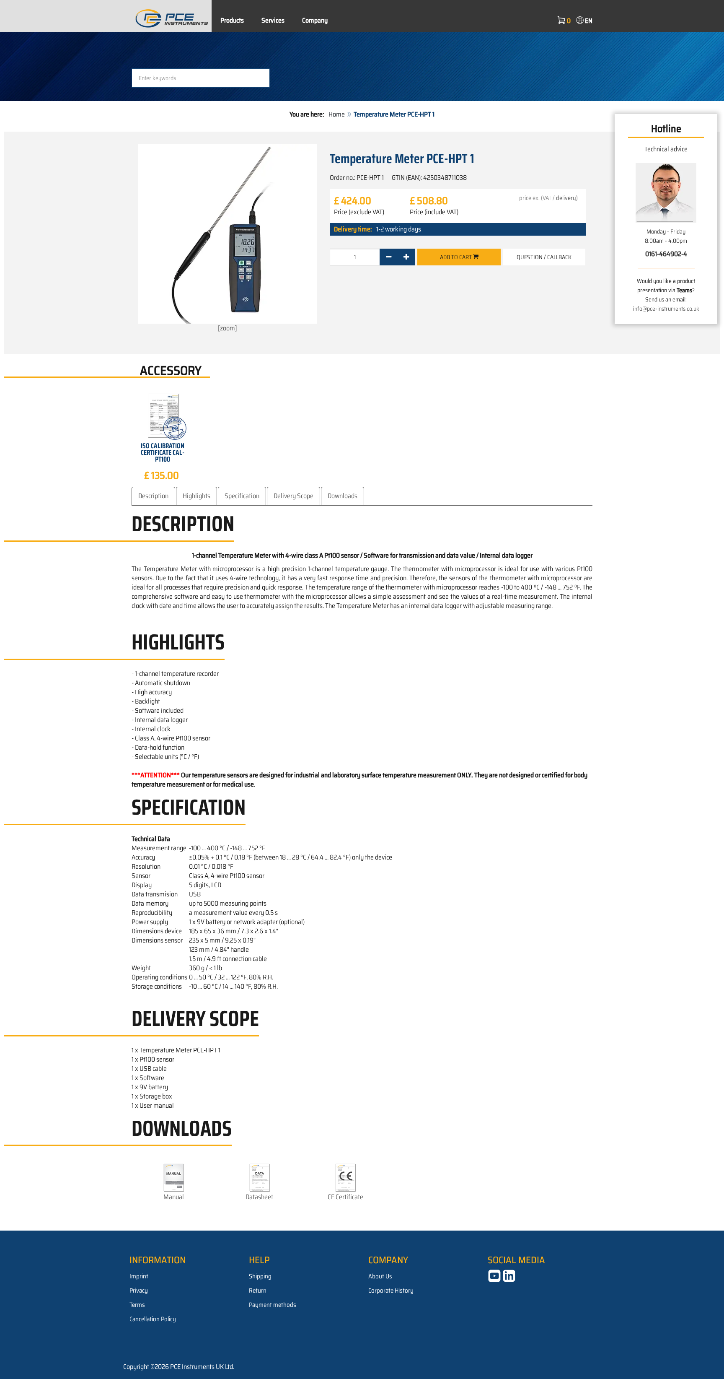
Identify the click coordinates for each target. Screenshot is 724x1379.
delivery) (567, 198)
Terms (137, 1305)
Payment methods (272, 1305)
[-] (389, 257)
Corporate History (391, 1291)
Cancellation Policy (152, 1319)
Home (336, 114)
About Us (380, 1276)
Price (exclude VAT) (359, 212)
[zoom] (227, 328)
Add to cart (456, 257)
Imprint (138, 1276)
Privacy (138, 1291)
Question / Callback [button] (544, 257)
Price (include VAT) (434, 212)
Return (257, 1291)
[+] (406, 257)
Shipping (260, 1276)
